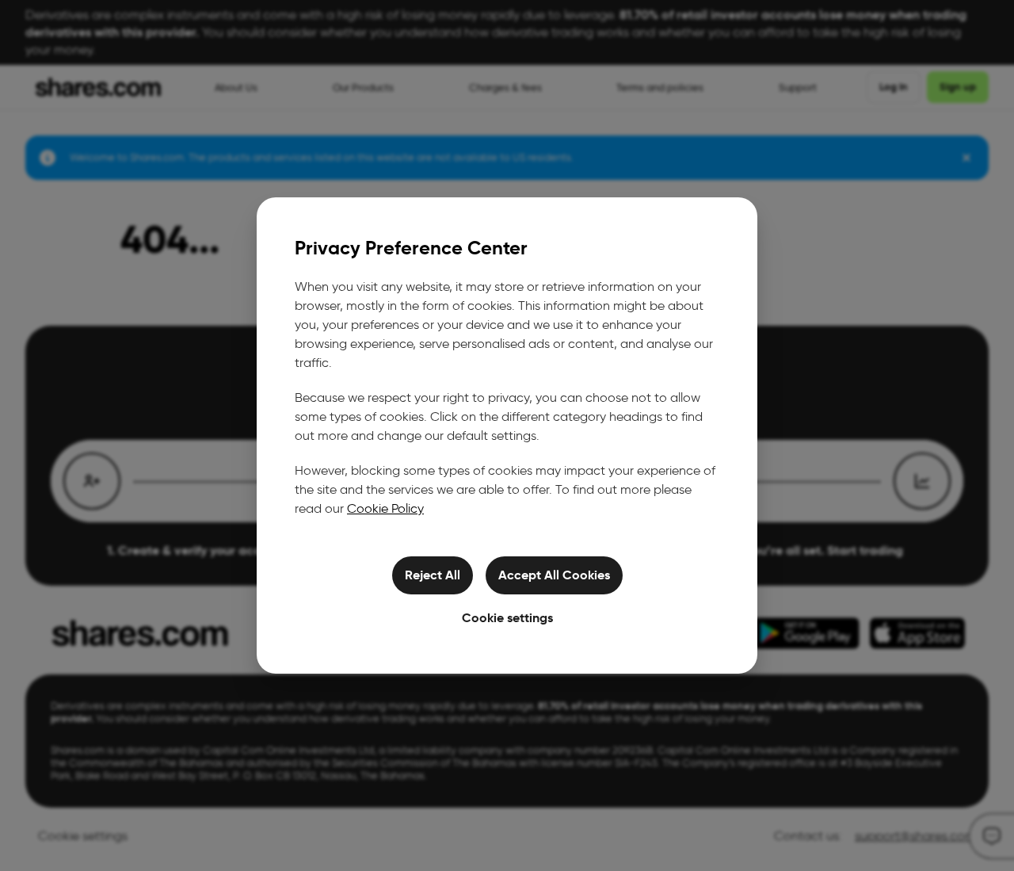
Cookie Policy (385, 508)
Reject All (432, 575)
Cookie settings (507, 617)
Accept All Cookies (554, 575)
